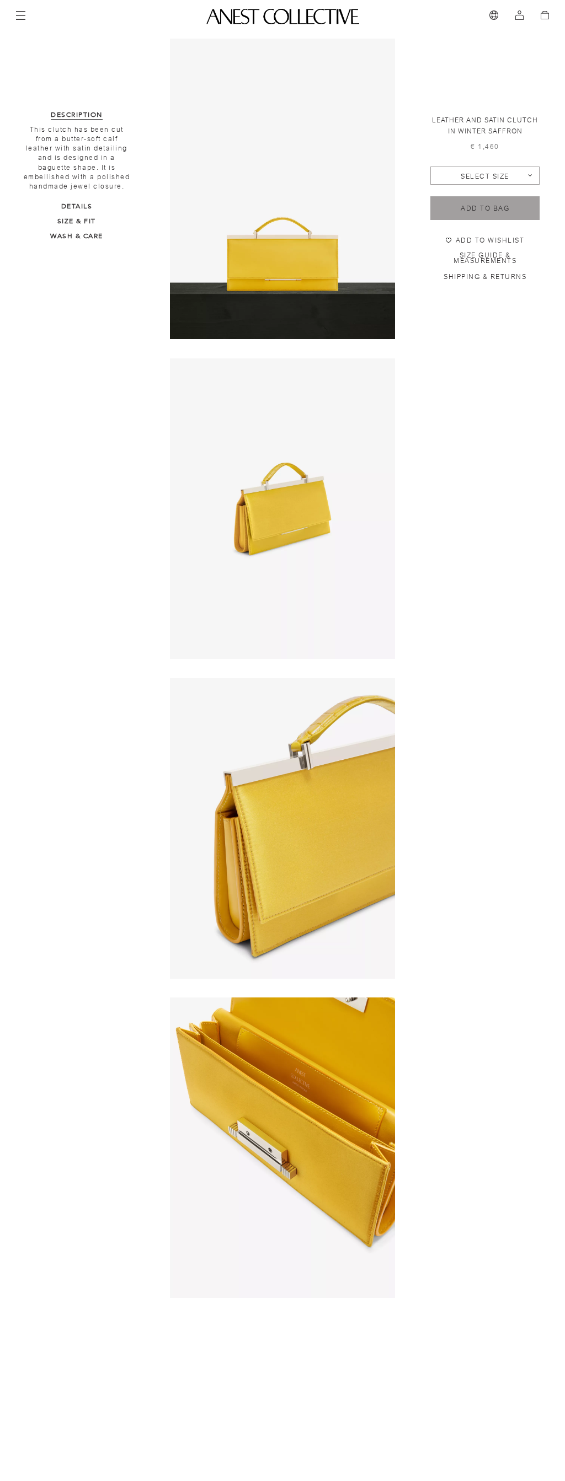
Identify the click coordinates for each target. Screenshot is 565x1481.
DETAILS (77, 206)
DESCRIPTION (77, 114)
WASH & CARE (76, 236)
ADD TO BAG (485, 208)
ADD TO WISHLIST (490, 240)
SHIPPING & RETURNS (485, 277)
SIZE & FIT (76, 221)
